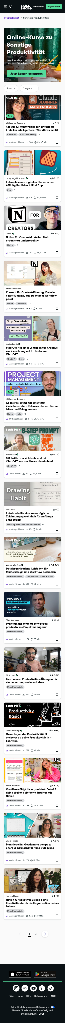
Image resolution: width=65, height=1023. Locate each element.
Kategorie (27, 88)
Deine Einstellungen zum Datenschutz (29, 1007)
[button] (5, 7)
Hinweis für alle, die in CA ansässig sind (32, 1010)
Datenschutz (40, 996)
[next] (45, 934)
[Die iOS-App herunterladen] (20, 974)
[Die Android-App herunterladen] (45, 974)
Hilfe (28, 996)
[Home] (27, 7)
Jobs (20, 996)
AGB (53, 996)
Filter (9, 88)
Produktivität (11, 17)
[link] (32, 120)
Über (12, 996)
